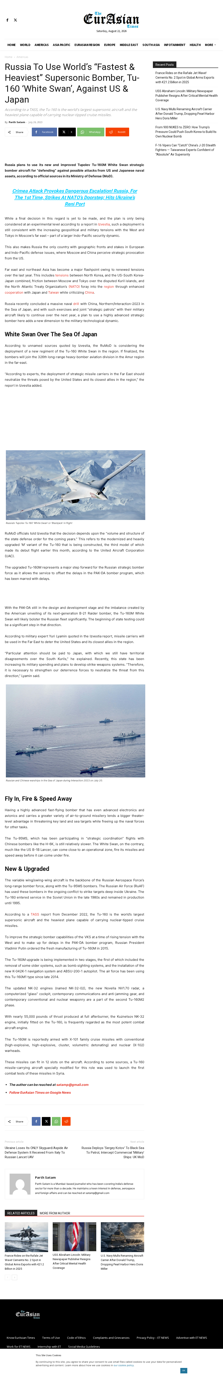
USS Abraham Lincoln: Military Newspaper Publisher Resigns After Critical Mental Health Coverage (186, 95)
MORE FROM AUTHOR (55, 1213)
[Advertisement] (74, 150)
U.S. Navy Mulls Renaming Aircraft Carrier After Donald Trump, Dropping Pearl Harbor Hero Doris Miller (185, 113)
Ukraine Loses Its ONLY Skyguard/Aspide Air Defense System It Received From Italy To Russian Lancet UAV (36, 1152)
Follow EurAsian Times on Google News (40, 1092)
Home (8, 57)
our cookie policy (124, 1365)
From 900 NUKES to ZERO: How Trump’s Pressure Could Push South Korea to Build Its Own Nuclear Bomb (185, 131)
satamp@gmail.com (72, 1085)
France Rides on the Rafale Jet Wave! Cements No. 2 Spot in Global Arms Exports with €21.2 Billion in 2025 (184, 77)
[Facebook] (7, 20)
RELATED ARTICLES (21, 1213)
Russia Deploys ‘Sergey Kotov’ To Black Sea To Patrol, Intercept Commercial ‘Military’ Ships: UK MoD (113, 1152)
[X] (15, 20)
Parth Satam (17, 122)
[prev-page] (7, 1277)
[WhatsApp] (56, 1121)
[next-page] (14, 1277)
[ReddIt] (66, 1121)
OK (183, 1370)
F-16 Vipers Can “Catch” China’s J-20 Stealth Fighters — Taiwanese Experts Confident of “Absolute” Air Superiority (185, 150)
